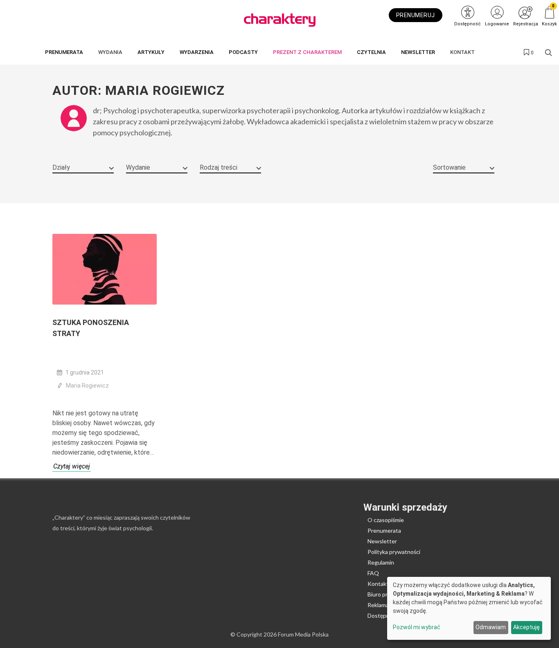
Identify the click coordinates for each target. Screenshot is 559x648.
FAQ (373, 573)
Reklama (378, 604)
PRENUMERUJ (415, 15)
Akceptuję (526, 627)
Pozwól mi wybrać (416, 627)
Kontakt (378, 583)
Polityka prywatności (393, 551)
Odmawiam (491, 627)
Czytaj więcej (71, 466)
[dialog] (469, 608)
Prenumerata (384, 530)
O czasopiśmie (385, 519)
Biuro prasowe (385, 594)
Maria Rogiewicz (87, 385)
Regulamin (380, 562)
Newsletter (382, 541)
